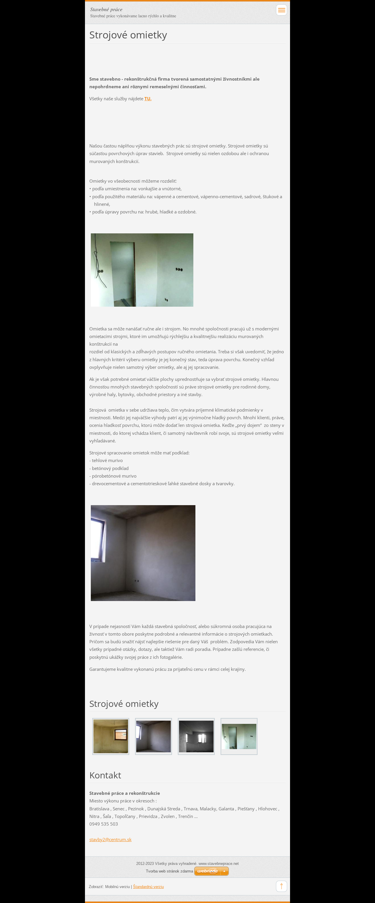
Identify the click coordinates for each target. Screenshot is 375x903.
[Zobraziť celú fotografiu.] (111, 736)
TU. (147, 98)
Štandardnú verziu (148, 887)
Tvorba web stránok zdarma (169, 871)
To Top (281, 886)
